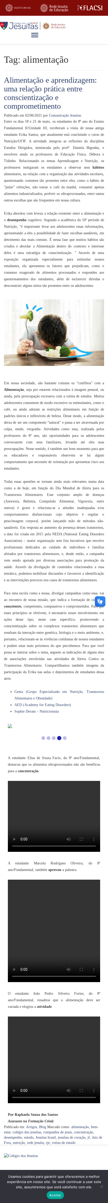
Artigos (31, 1127)
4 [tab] (59, 738)
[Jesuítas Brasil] (18, 7)
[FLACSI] (89, 8)
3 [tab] (54, 738)
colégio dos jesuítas (27, 1132)
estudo (29, 1137)
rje (48, 1143)
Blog (42, 1127)
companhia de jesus (57, 1132)
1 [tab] (43, 738)
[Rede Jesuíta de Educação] (54, 8)
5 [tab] (65, 738)
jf (89, 1137)
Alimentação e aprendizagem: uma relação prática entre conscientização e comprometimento (50, 93)
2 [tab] (48, 738)
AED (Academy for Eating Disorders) (42, 705)
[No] (101, 1186)
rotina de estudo (63, 1143)
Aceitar (55, 1195)
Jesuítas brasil (46, 1137)
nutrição (19, 1143)
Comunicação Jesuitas (65, 115)
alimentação (80, 1127)
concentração (83, 1132)
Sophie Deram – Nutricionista (36, 711)
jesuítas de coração (71, 1137)
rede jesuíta (35, 1143)
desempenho (13, 1137)
